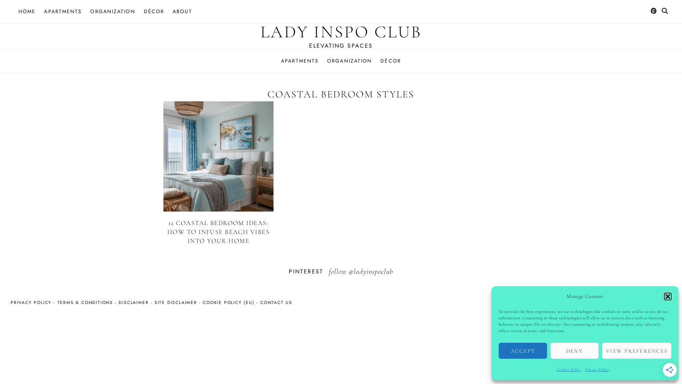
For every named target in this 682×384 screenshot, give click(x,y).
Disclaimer (133, 302)
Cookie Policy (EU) (228, 302)
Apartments (63, 11)
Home (27, 11)
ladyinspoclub (373, 271)
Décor (154, 11)
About (182, 11)
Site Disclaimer (176, 302)
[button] (667, 296)
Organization (112, 11)
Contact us (276, 302)
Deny (574, 351)
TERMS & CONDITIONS (85, 302)
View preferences (636, 351)
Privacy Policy (597, 369)
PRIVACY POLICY (31, 302)
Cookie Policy (569, 369)
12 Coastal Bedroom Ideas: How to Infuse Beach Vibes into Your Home (218, 232)
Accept (523, 351)
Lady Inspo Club (341, 32)
